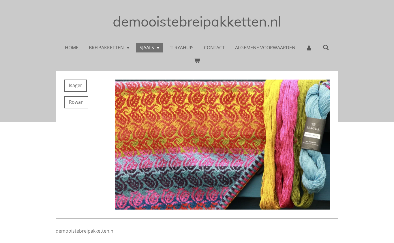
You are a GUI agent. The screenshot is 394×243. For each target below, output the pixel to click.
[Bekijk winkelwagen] (197, 60)
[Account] (309, 47)
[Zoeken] (326, 47)
